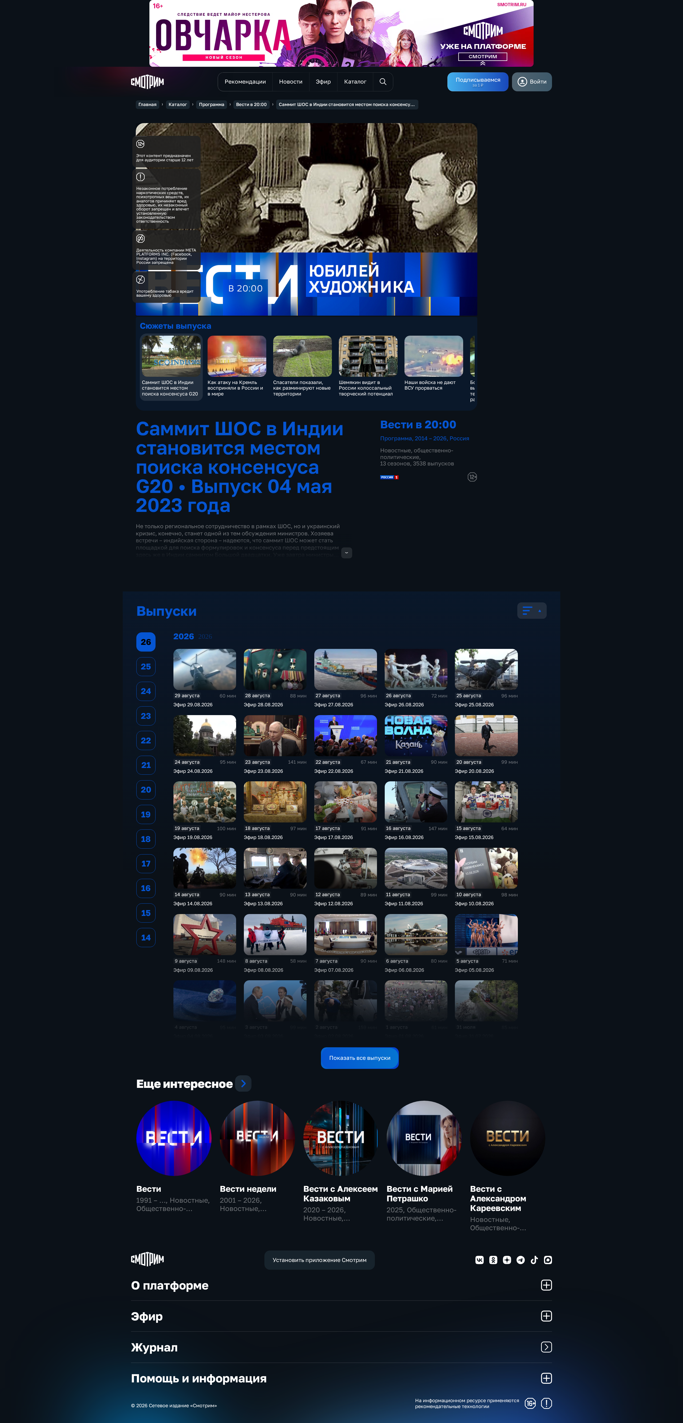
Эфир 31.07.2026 (474, 1036)
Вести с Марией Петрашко (420, 1193)
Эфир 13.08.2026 (263, 903)
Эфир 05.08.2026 (474, 970)
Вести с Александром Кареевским (498, 1198)
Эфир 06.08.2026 (404, 970)
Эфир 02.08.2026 (334, 1036)
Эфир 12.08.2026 (333, 903)
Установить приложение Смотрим (320, 1260)
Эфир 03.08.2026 (263, 1036)
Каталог (178, 104)
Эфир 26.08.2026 (404, 704)
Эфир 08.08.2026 (263, 970)
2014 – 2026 (431, 438)
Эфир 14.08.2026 (192, 903)
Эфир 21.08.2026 (404, 771)
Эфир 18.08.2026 (263, 837)
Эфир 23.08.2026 (263, 771)
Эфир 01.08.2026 (404, 1036)
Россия (459, 438)
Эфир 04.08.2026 (193, 1036)
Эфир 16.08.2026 (404, 837)
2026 (205, 636)
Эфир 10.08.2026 (474, 903)
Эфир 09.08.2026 (193, 970)
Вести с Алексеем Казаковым (340, 1193)
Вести (148, 1189)
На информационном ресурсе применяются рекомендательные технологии (467, 1403)
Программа (211, 104)
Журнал (154, 1347)
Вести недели (248, 1189)
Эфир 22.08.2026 (333, 771)
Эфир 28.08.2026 (263, 704)
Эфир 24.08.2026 (193, 771)
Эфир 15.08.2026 (474, 837)
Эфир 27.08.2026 (333, 704)
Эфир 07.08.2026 (334, 970)
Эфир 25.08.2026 (474, 704)
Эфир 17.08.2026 (333, 837)
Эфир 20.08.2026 (474, 771)
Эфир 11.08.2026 (404, 903)
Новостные (395, 450)
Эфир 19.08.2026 (192, 837)
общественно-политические (416, 453)
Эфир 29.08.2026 (193, 704)
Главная (147, 104)
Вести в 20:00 (251, 104)
